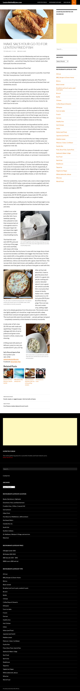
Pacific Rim (59, 146)
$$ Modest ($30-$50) (9, 554)
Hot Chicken (60, 125)
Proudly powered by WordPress (11, 688)
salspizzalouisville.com (11, 359)
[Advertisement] (66, 33)
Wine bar (59, 178)
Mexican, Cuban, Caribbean (64, 142)
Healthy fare (60, 121)
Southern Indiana (8, 531)
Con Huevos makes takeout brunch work (16, 405)
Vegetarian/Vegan (61, 171)
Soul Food (59, 157)
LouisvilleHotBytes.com (12, 2)
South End (6, 527)
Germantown (7, 509)
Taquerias (59, 167)
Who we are (67, 2)
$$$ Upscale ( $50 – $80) (10, 558)
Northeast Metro (8, 520)
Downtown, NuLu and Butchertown (13, 502)
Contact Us (6, 476)
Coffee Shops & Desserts (63, 104)
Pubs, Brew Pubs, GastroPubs (65, 149)
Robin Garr (22, 51)
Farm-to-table (60, 111)
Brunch (58, 93)
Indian (58, 128)
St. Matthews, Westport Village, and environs (16, 534)
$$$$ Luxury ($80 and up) (10, 561)
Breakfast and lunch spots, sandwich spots (15, 588)
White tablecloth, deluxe (63, 174)
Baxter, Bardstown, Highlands (12, 499)
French (58, 114)
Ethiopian (59, 107)
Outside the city (7, 524)
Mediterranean (60, 139)
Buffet (58, 97)
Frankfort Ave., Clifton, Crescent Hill (14, 506)
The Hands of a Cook (39, 380)
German (58, 118)
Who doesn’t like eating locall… (18, 380)
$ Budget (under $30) (9, 550)
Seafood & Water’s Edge (63, 153)
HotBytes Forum (42, 2)
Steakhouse (59, 164)
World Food (60, 181)
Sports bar (59, 160)
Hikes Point (6, 513)
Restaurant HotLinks (55, 2)
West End (6, 538)
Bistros (58, 81)
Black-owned (60, 84)
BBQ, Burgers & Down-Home (65, 77)
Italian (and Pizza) (61, 132)
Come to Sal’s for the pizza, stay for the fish (8, 381)
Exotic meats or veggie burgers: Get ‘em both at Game (20, 398)
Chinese (58, 100)
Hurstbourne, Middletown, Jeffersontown (15, 517)
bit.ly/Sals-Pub (15, 362)
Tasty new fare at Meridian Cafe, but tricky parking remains (29, 382)
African (58, 74)
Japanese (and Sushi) (62, 135)
